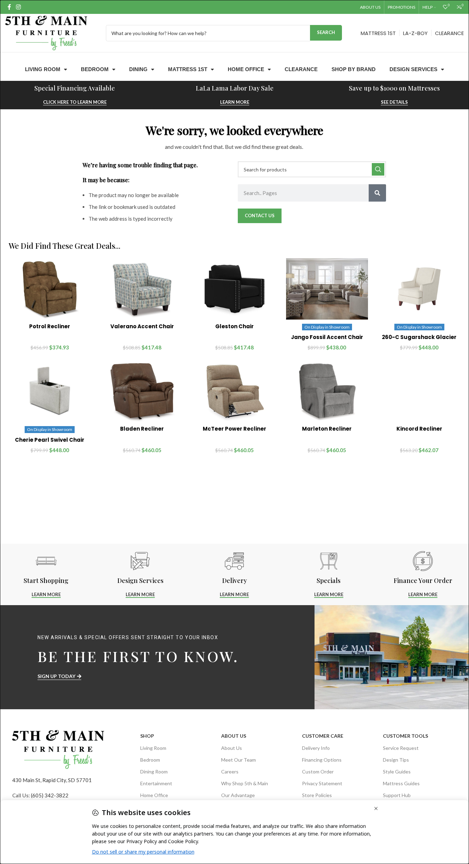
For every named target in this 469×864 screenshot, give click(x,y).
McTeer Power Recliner (234, 428)
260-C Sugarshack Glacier (419, 337)
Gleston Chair (234, 326)
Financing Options (322, 760)
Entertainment (156, 783)
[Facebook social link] (9, 7)
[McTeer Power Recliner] (234, 391)
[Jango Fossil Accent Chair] (327, 289)
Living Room (42, 69)
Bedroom (95, 69)
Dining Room (154, 771)
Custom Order (318, 771)
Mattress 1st (187, 69)
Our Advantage (238, 795)
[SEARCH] (378, 169)
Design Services (413, 69)
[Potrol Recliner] (50, 289)
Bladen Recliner (142, 428)
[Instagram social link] (18, 7)
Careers (229, 771)
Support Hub (397, 795)
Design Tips (396, 760)
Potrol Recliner (49, 326)
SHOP (147, 736)
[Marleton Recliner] (327, 391)
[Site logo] (46, 32)
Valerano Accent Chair (142, 326)
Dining (138, 69)
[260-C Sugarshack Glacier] (419, 289)
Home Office (246, 69)
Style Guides (397, 771)
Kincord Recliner (419, 428)
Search (326, 32)
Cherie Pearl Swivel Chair (49, 439)
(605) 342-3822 (49, 795)
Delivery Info (316, 748)
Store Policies (317, 795)
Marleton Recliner (327, 428)
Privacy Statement (322, 783)
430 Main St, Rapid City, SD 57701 (52, 780)
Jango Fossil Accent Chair (327, 337)
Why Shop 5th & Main (244, 783)
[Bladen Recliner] (142, 391)
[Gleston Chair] (234, 289)
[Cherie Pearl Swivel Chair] (50, 391)
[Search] (377, 193)
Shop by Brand (354, 69)
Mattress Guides (401, 783)
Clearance (301, 69)
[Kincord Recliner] (419, 391)
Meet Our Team (238, 760)
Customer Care (322, 736)
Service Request (401, 748)
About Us (233, 736)
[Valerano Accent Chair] (142, 289)
